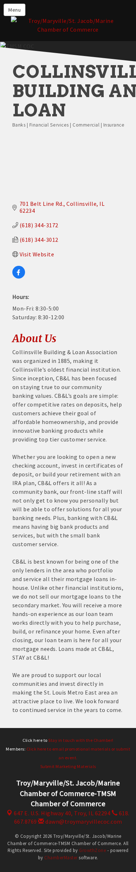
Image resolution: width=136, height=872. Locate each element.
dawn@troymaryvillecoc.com (83, 821)
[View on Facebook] (18, 276)
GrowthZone (92, 850)
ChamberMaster (61, 858)
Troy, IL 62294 (62, 813)
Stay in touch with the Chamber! (81, 740)
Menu (14, 10)
